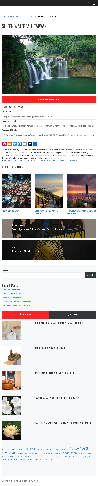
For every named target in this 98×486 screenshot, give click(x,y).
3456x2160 (19, 161)
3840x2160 (70, 453)
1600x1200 (64, 449)
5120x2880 (81, 454)
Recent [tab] (74, 315)
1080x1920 (29, 449)
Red (47, 459)
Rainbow (54, 161)
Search (5, 270)
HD (12, 459)
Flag (86, 457)
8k (8, 449)
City (66, 457)
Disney (81, 457)
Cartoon (40, 457)
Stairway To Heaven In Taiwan (46, 212)
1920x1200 (9, 453)
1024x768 (13, 449)
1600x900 (55, 449)
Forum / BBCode (9, 130)
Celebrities (51, 457)
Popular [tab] (27, 315)
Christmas (60, 457)
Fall (35, 161)
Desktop (75, 457)
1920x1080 (79, 448)
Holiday (16, 459)
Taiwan (7, 161)
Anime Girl (19, 457)
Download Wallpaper (49, 99)
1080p (20, 449)
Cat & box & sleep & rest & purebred (54, 373)
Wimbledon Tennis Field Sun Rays (16, 306)
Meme (22, 459)
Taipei (61, 161)
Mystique (42, 459)
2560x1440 (34, 453)
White (51, 459)
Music (35, 459)
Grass (40, 161)
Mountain (29, 459)
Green (7, 459)
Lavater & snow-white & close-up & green (57, 398)
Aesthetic (89, 454)
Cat (45, 457)
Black (34, 457)
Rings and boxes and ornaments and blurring (59, 323)
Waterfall (76, 161)
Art (26, 457)
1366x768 (47, 449)
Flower (91, 457)
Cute (70, 457)
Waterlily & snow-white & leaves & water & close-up (63, 423)
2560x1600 (47, 453)
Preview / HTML (9, 121)
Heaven (47, 161)
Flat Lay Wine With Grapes (13, 294)
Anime (12, 457)
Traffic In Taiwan (10, 211)
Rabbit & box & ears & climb (50, 348)
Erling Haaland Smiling (11, 290)
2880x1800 (58, 454)
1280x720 (39, 449)
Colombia (28, 161)
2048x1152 (22, 454)
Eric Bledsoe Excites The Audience (16, 302)
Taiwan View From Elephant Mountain (81, 212)
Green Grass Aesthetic (11, 298)
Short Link (6, 112)
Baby (29, 457)
